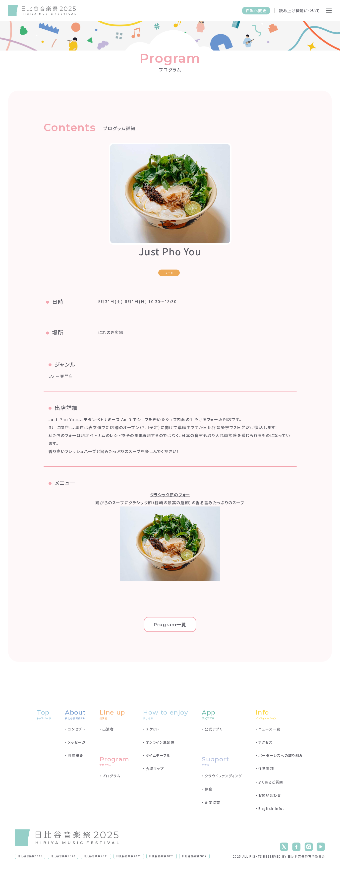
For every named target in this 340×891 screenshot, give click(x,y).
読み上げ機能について (299, 10)
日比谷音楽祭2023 (161, 856)
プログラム (111, 775)
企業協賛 (212, 802)
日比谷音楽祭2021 (95, 856)
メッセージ (77, 742)
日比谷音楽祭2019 (30, 856)
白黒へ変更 (256, 10)
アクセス (265, 742)
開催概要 (75, 755)
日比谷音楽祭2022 (128, 856)
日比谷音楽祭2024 (194, 856)
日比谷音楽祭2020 (63, 856)
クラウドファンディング (223, 775)
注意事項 (266, 768)
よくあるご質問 (270, 782)
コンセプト (76, 728)
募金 (208, 788)
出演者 (108, 728)
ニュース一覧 (269, 728)
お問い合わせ (269, 795)
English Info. (271, 808)
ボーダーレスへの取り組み (280, 755)
